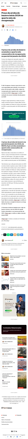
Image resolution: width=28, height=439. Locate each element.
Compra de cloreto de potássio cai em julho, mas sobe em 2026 (8, 362)
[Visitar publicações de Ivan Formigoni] (3, 26)
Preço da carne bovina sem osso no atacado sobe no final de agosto (17, 264)
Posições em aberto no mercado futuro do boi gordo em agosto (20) (17, 286)
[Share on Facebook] (4, 30)
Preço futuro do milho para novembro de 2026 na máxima (9, 338)
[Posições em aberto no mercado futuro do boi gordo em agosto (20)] (5, 287)
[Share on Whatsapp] (8, 234)
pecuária (20, 227)
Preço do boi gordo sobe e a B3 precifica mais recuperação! (8, 350)
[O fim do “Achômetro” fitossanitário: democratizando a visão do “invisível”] (22, 380)
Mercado (4, 9)
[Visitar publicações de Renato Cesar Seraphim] (3, 380)
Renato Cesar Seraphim (6, 382)
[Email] (14, 234)
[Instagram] (14, 431)
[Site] (22, 240)
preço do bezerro (19, 229)
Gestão (12, 259)
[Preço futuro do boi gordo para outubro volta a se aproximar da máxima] (5, 280)
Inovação (21, 387)
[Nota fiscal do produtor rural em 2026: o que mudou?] (5, 258)
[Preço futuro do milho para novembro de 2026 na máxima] (22, 340)
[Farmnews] (14, 3)
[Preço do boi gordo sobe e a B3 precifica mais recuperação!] (22, 352)
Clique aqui (14, 93)
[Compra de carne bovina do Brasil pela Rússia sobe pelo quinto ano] (5, 273)
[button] (2, 3)
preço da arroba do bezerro (8, 229)
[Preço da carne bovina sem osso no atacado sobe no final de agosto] (5, 265)
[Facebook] (24, 240)
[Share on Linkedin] (11, 234)
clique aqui (16, 200)
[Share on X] (7, 30)
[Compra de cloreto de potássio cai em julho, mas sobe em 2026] (22, 364)
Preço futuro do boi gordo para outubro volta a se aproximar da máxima (17, 279)
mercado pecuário (12, 227)
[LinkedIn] (26, 240)
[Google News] (12, 431)
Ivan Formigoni (10, 25)
